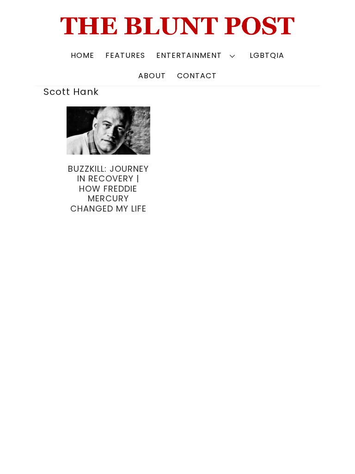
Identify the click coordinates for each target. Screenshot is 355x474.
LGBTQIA (267, 55)
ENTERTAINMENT (189, 55)
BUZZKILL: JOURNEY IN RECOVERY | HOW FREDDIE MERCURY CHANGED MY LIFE (108, 188)
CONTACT (197, 75)
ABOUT (152, 75)
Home (82, 55)
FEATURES (125, 55)
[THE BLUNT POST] (177, 31)
